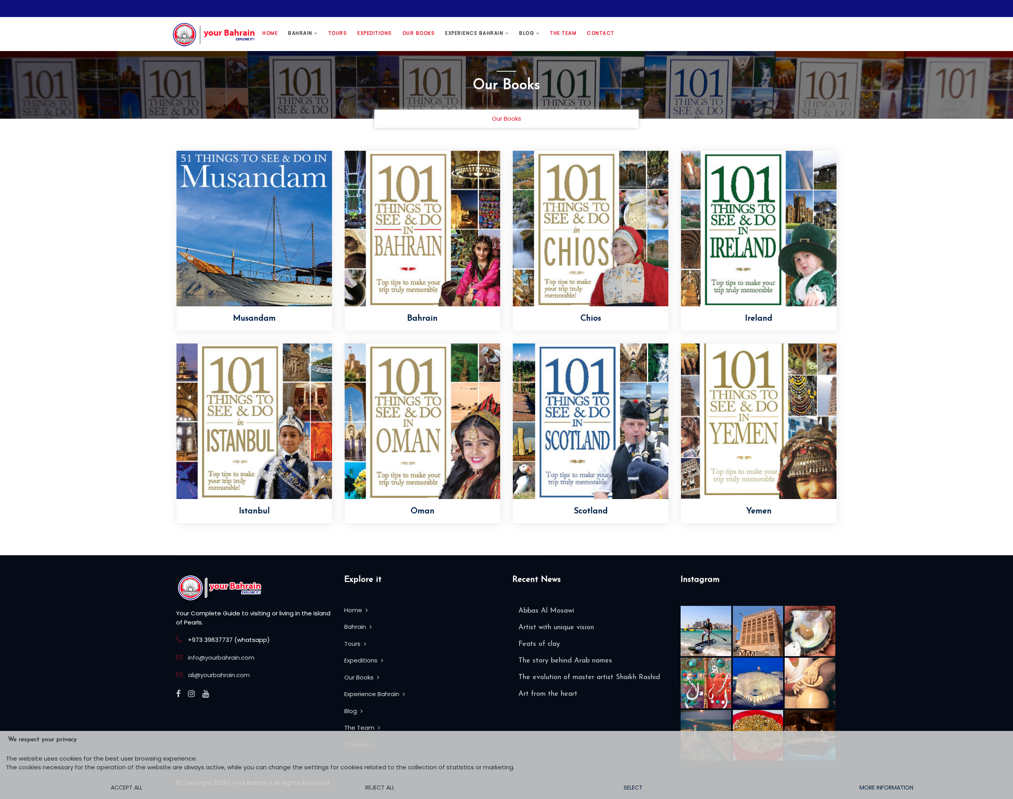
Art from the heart (547, 694)
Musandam (254, 318)
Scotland (591, 511)
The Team (563, 33)
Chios (590, 318)
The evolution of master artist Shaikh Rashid (589, 677)
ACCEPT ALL (126, 787)
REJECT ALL (380, 787)
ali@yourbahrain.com (219, 675)
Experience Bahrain (475, 33)
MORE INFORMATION (886, 787)
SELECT (633, 787)
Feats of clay (539, 644)
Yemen (759, 511)
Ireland (758, 318)
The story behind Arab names (565, 660)
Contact (601, 33)
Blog (527, 33)
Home (270, 33)
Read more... (301, 236)
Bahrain (301, 33)
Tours (337, 33)
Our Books (418, 33)
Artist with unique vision (556, 627)
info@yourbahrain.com (221, 657)
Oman (422, 511)
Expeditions (374, 33)
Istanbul (254, 511)
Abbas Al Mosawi (546, 611)
